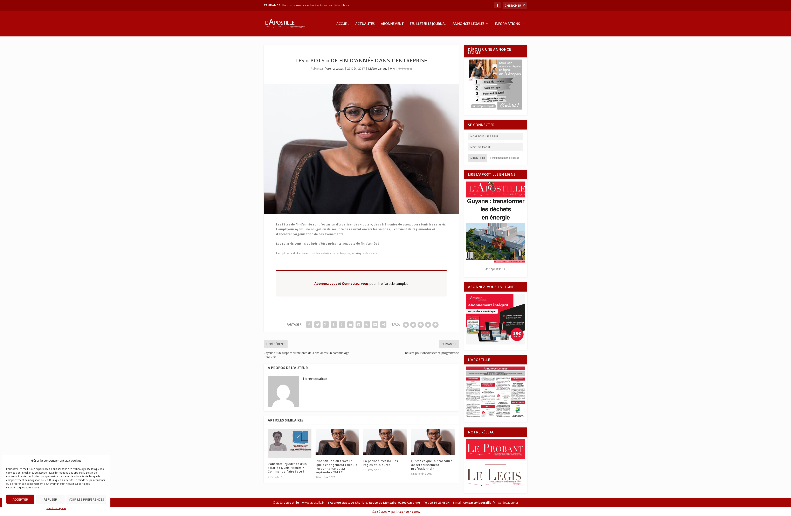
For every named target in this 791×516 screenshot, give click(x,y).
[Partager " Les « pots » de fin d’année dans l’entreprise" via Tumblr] (334, 324)
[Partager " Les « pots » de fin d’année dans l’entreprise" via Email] (375, 324)
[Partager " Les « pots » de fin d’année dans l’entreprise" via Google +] (326, 324)
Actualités (365, 24)
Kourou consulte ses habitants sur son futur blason (316, 5)
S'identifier (477, 158)
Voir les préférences (86, 499)
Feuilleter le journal (428, 24)
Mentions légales (56, 508)
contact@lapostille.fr (479, 502)
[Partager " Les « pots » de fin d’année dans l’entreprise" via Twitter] (317, 324)
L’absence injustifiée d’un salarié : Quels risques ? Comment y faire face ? (287, 467)
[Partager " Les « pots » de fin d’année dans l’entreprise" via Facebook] (309, 324)
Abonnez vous (325, 283)
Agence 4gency (409, 512)
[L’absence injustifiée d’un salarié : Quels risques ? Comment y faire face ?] (289, 443)
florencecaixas (334, 68)
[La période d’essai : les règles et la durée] (385, 442)
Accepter (20, 499)
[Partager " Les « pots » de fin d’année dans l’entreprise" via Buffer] (359, 324)
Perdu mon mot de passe (504, 158)
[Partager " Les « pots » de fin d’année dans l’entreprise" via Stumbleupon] (367, 324)
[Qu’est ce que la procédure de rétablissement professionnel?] (433, 442)
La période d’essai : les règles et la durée (380, 463)
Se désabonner (508, 502)
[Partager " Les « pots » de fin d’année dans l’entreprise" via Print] (383, 324)
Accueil (342, 24)
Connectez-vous (355, 283)
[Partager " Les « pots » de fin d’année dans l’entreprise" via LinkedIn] (350, 324)
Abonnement (392, 24)
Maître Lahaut (377, 68)
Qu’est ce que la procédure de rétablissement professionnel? (431, 464)
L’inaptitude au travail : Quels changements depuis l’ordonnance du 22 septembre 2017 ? (336, 466)
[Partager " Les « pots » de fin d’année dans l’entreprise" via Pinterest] (342, 324)
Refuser (50, 499)
